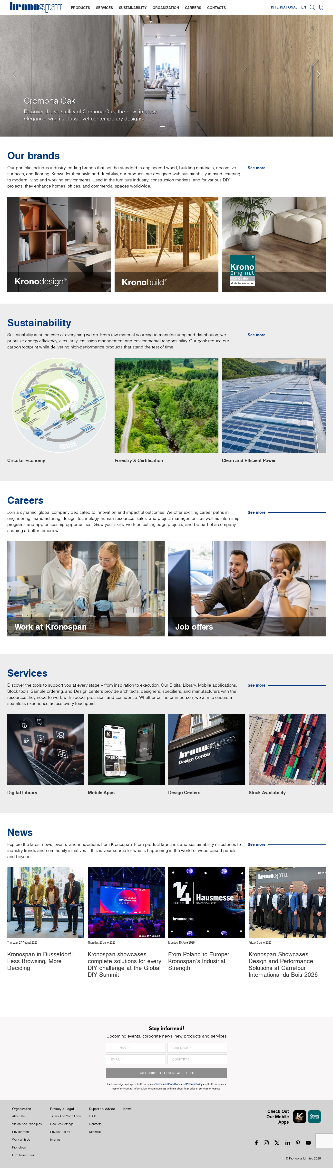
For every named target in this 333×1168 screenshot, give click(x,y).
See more (256, 168)
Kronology (19, 1147)
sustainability (133, 7)
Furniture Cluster (23, 1155)
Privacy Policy (60, 1132)
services (104, 7)
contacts (216, 7)
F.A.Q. (93, 1116)
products (80, 7)
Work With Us (21, 1140)
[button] (10, 68)
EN (303, 7)
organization (166, 7)
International (284, 7)
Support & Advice (102, 1108)
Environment (20, 1132)
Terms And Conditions (65, 1116)
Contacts (95, 1124)
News (127, 1108)
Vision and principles (27, 1124)
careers (193, 7)
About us (18, 1116)
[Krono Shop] (321, 7)
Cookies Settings (62, 1124)
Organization (21, 1108)
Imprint (55, 1140)
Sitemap (95, 1132)
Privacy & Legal (62, 1108)
